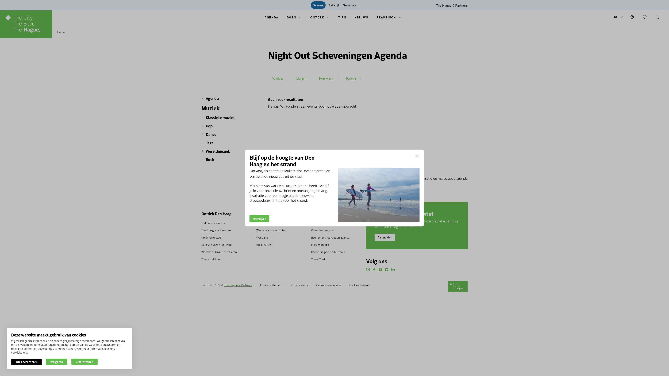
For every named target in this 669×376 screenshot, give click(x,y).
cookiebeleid (19, 352)
